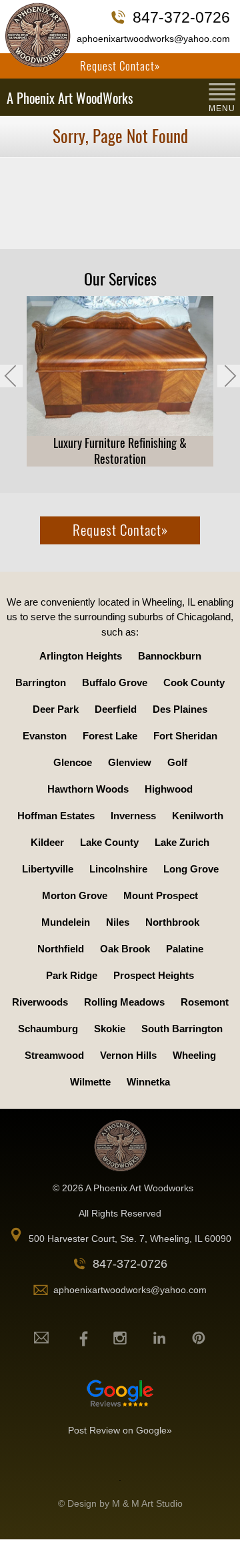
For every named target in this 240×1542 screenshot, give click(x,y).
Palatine (184, 948)
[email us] (41, 1337)
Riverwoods (40, 1002)
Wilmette (90, 1081)
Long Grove (191, 868)
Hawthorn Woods (88, 789)
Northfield (60, 948)
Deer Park (56, 709)
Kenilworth (197, 815)
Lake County (109, 842)
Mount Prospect (160, 895)
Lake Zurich (182, 842)
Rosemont (205, 1002)
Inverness (133, 815)
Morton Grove (74, 895)
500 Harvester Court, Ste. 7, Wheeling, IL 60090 (130, 1238)
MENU (222, 108)
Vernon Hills (128, 1055)
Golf (177, 762)
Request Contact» (120, 66)
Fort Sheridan (185, 735)
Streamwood (54, 1055)
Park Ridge (71, 975)
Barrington (40, 682)
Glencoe (72, 762)
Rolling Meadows (124, 1002)
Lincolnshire (118, 868)
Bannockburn (169, 656)
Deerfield (116, 709)
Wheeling (194, 1055)
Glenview (129, 762)
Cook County (194, 682)
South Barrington (182, 1028)
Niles (117, 922)
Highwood (169, 789)
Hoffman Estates (56, 815)
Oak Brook (125, 948)
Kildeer (47, 842)
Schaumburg (48, 1028)
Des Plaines (180, 709)
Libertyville (47, 868)
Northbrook (172, 922)
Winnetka (148, 1081)
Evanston (45, 735)
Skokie (109, 1028)
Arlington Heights (80, 656)
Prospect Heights (153, 975)
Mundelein (65, 922)
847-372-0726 (181, 17)
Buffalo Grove (114, 682)
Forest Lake (110, 735)
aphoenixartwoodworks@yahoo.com (153, 38)
